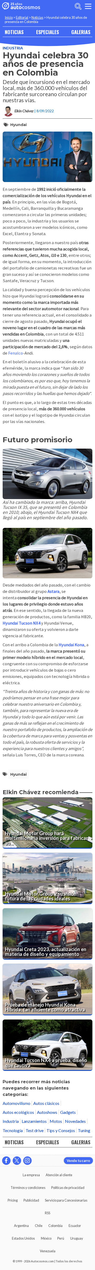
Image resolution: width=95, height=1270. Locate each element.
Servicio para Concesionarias (66, 1200)
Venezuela (47, 1251)
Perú (60, 1238)
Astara (53, 591)
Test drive (35, 1130)
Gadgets (68, 1112)
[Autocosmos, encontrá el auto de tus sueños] (21, 6)
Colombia (55, 1226)
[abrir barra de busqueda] (78, 6)
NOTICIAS (14, 31)
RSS (47, 1213)
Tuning (84, 1130)
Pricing (13, 1200)
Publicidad (31, 1200)
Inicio (9, 17)
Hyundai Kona (71, 645)
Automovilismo (16, 1103)
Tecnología (13, 1130)
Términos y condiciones (28, 1187)
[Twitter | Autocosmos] (17, 1160)
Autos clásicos (46, 1103)
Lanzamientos (34, 1121)
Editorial (22, 17)
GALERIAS (80, 31)
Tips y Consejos (60, 1130)
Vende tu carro (78, 1161)
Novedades (75, 1121)
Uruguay (76, 1238)
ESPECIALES (47, 31)
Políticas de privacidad (67, 1187)
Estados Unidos (23, 1238)
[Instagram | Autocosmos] (27, 1160)
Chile (38, 1226)
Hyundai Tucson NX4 (21, 623)
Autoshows (47, 1112)
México (46, 1238)
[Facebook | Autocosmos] (6, 1160)
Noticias (37, 17)
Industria (13, 48)
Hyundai (18, 124)
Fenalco (15, 353)
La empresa (31, 1175)
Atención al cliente (59, 1175)
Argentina (21, 1226)
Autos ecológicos (18, 1112)
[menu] (88, 6)
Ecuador (75, 1226)
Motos (56, 1121)
